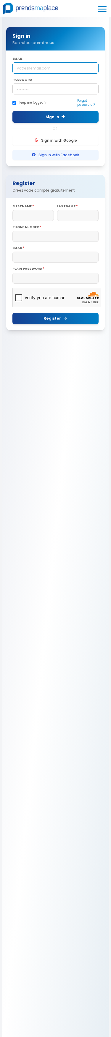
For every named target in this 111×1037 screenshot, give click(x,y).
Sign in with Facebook (58, 154)
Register (52, 318)
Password (22, 80)
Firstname (22, 206)
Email (17, 59)
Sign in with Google (59, 140)
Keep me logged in (32, 103)
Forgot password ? (86, 103)
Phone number (25, 227)
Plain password (27, 269)
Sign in (52, 116)
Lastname (66, 206)
